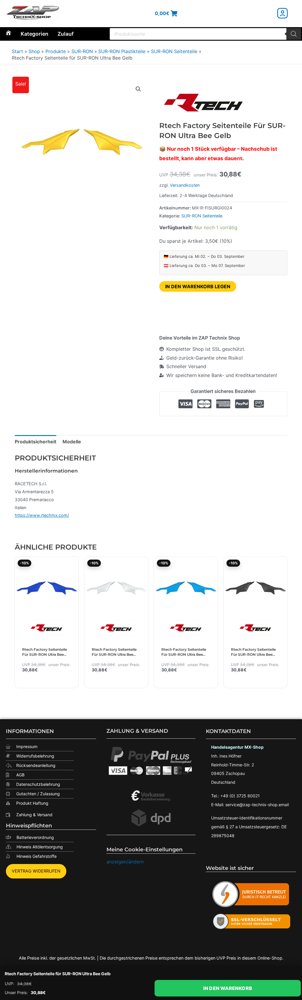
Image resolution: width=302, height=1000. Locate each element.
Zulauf (66, 34)
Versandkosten (185, 185)
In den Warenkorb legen (197, 286)
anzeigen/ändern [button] (125, 862)
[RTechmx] (203, 102)
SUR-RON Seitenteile (201, 215)
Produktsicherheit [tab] (35, 442)
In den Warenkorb (227, 988)
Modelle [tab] (72, 442)
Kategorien (34, 34)
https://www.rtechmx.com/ (42, 515)
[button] (138, 89)
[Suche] (293, 34)
